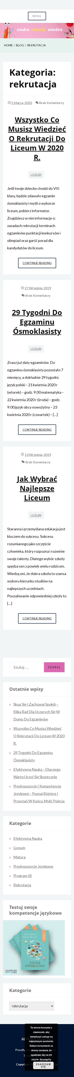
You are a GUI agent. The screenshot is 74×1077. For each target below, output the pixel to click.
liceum (36, 174)
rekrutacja (22, 885)
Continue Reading (39, 264)
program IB (22, 875)
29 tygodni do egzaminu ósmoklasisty (37, 321)
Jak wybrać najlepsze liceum (37, 488)
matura (19, 857)
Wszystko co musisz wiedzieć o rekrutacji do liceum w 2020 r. (37, 138)
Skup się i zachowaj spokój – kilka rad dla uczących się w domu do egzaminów (36, 711)
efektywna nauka (27, 838)
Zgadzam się (43, 1065)
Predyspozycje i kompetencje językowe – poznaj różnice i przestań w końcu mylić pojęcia (39, 793)
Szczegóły (45, 1059)
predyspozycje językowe (33, 866)
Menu (37, 16)
